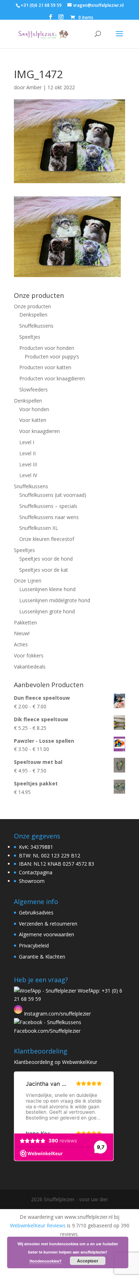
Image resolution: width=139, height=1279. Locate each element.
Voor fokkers (28, 655)
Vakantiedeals (30, 666)
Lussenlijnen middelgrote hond (54, 600)
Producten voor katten (45, 367)
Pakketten (25, 622)
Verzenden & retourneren (48, 923)
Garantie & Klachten (42, 956)
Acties (21, 644)
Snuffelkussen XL (38, 527)
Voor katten (32, 420)
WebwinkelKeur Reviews (38, 1225)
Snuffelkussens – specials (48, 506)
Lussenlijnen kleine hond (47, 589)
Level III (28, 464)
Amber (34, 87)
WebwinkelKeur (79, 1062)
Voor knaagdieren (39, 431)
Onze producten (32, 306)
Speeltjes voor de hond (46, 558)
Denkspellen (33, 314)
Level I (26, 442)
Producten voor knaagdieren (52, 378)
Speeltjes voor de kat (43, 569)
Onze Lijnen (27, 580)
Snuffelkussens (36, 325)
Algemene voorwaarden (46, 934)
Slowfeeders (33, 389)
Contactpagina (35, 872)
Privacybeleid (34, 945)
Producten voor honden (46, 347)
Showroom (32, 881)
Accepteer (87, 1260)
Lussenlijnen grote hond (47, 611)
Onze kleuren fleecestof (46, 539)
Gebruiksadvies (36, 912)
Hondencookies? (46, 1261)
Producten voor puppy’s (52, 356)
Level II (27, 453)
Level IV (28, 475)
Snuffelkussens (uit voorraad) (52, 494)
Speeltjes (29, 336)
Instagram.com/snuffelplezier (56, 1013)
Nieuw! (22, 633)
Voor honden (34, 409)
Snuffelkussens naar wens (49, 517)
